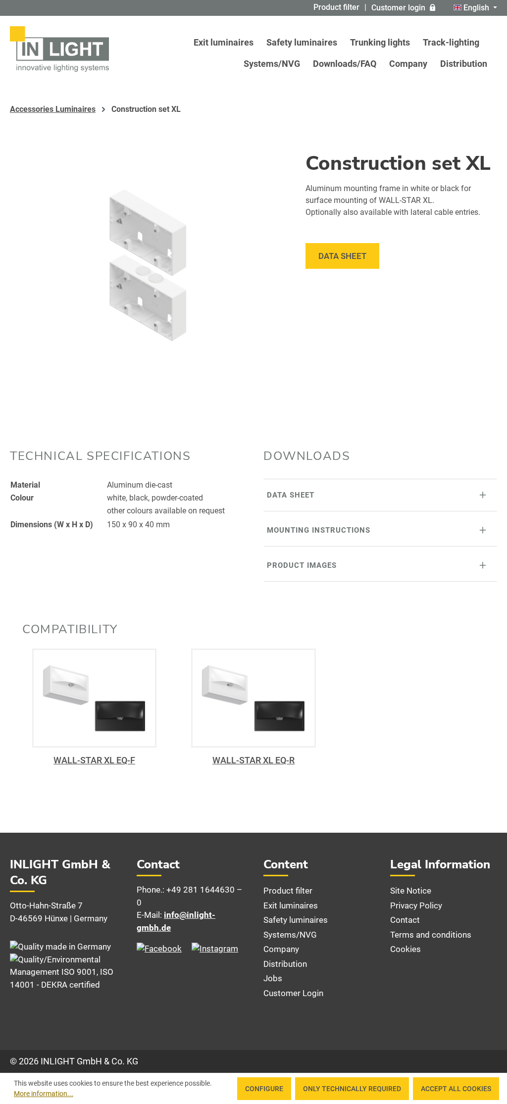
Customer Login (293, 993)
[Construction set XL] (148, 265)
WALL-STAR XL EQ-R (253, 760)
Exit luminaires (290, 905)
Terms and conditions (430, 935)
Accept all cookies (456, 1089)
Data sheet (342, 256)
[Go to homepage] (59, 48)
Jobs (272, 978)
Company (281, 949)
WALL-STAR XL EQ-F (94, 760)
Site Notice (410, 891)
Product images (302, 565)
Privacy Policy (416, 905)
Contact (405, 920)
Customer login (398, 7)
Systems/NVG (290, 935)
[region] (148, 265)
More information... (43, 1094)
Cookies (405, 949)
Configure (264, 1089)
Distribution (285, 964)
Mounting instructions (318, 530)
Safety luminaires (295, 920)
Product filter (336, 7)
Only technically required (352, 1089)
